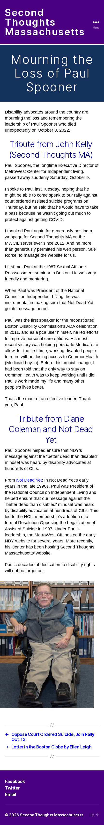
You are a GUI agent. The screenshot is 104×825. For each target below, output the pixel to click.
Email (10, 794)
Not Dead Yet (29, 480)
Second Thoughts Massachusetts (45, 22)
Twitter (12, 787)
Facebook (15, 781)
